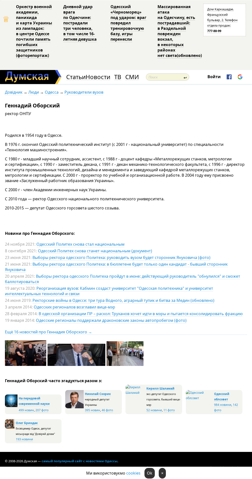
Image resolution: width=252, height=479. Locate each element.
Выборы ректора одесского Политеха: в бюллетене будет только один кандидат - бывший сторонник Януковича (116, 266)
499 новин (26, 410)
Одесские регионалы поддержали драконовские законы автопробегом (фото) (111, 320)
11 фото (169, 410)
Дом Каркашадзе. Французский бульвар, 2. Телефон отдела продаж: (222, 20)
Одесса (52, 92)
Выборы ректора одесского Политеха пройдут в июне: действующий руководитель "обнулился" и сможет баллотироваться (122, 279)
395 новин (92, 410)
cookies (133, 473)
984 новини (222, 405)
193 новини (24, 439)
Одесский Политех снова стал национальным (80, 244)
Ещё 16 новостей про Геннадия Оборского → (48, 332)
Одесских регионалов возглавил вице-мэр (74, 307)
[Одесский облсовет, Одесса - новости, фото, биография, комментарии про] (199, 398)
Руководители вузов (83, 92)
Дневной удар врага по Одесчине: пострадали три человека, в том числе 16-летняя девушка (80, 23)
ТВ (117, 77)
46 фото (107, 410)
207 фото (41, 410)
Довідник (13, 92)
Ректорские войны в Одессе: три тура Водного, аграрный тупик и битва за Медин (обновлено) (123, 300)
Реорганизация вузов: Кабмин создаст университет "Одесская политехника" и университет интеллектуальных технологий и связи (109, 291)
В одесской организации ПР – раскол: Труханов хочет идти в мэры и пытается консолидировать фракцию (141, 313)
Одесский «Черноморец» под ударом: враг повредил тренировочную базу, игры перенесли (128, 23)
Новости (98, 77)
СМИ (132, 77)
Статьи (76, 77)
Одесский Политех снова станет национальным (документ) (95, 251)
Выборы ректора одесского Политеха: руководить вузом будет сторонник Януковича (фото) (121, 257)
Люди (33, 92)
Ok (149, 473)
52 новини (154, 410)
